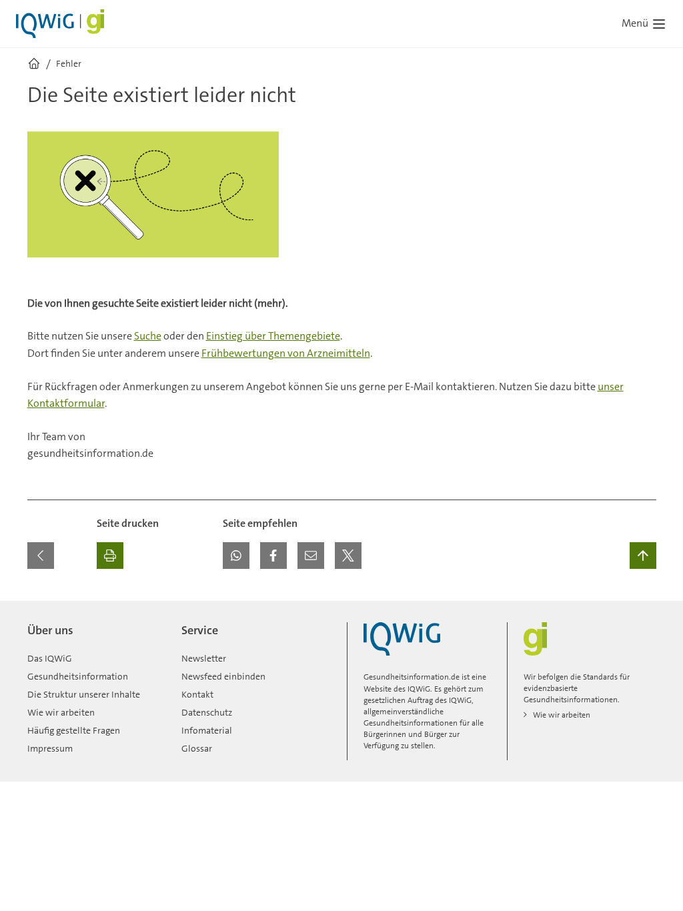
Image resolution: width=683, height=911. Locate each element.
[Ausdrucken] (110, 555)
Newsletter (203, 658)
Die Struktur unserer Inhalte (83, 694)
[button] (236, 555)
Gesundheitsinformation (77, 676)
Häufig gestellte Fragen (73, 730)
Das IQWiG (49, 658)
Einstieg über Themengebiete (273, 336)
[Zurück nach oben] (643, 555)
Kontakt (197, 694)
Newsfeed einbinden (223, 676)
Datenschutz (206, 712)
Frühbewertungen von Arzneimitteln (285, 353)
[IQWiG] (402, 639)
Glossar (196, 748)
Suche (147, 336)
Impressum (50, 748)
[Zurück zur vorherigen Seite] (40, 555)
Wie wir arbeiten (61, 712)
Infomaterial (206, 730)
